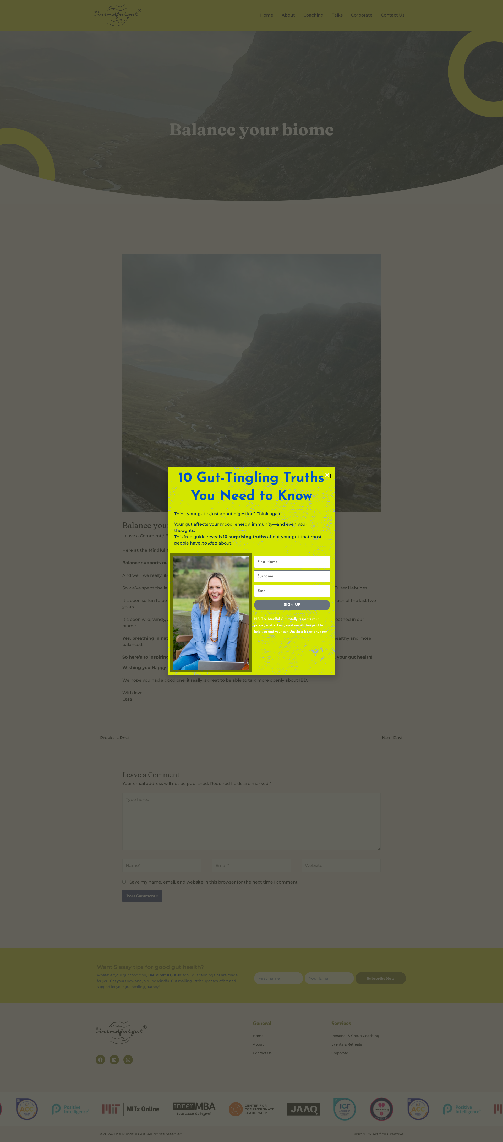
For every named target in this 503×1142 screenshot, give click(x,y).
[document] (251, 571)
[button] (327, 475)
